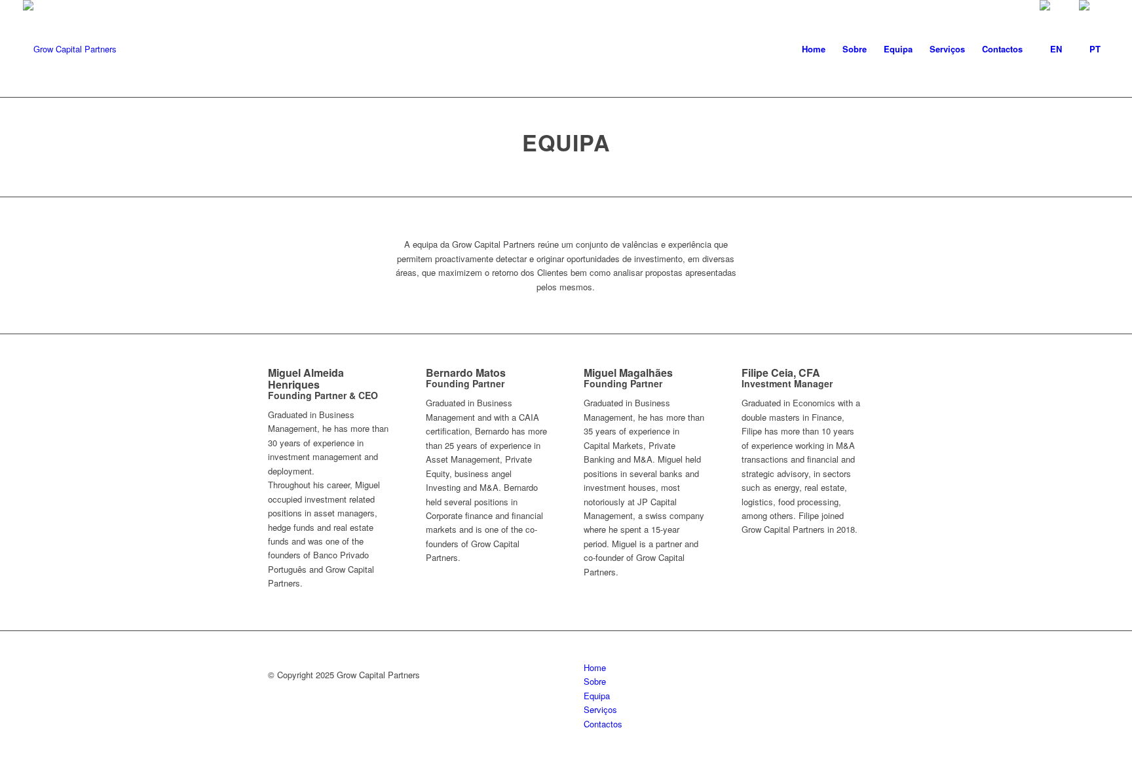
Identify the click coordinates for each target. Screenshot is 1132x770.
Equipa (597, 695)
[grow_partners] (70, 49)
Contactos (603, 724)
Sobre (595, 681)
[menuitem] (813, 49)
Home (595, 667)
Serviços (600, 709)
